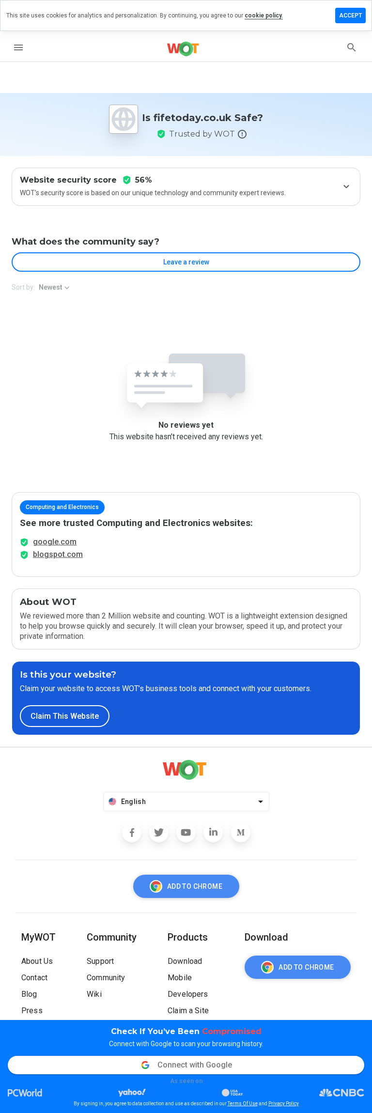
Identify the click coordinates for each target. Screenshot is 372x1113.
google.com (55, 541)
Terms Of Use (243, 1103)
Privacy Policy (283, 1103)
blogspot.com (58, 554)
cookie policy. (264, 15)
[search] (351, 47)
